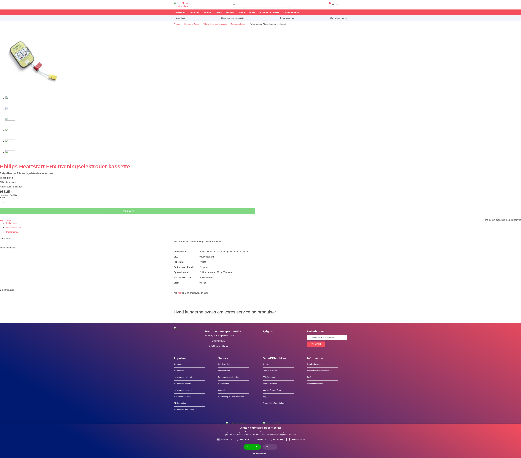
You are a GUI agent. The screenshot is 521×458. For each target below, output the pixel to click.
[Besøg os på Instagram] (281, 337)
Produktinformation (315, 384)
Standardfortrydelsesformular (319, 371)
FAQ (309, 377)
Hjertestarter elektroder (184, 377)
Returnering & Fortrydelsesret (231, 397)
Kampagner (179, 364)
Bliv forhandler (180, 403)
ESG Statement (269, 377)
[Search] (288, 4)
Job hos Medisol (270, 384)
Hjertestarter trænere (183, 390)
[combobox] (260, 4)
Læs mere (292, 434)
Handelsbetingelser (315, 364)
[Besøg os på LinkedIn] (273, 337)
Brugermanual (12, 232)
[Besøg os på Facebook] (265, 337)
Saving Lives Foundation (273, 403)
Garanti (221, 390)
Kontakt (266, 364)
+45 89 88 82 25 (217, 341)
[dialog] (260, 441)
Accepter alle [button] (252, 447)
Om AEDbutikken (270, 371)
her (179, 293)
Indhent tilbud (224, 371)
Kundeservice (224, 364)
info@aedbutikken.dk (219, 346)
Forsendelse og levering (228, 377)
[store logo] (182, 5)
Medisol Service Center (273, 390)
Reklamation (223, 384)
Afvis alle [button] (270, 447)
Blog (264, 397)
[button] (260, 453)
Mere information (13, 227)
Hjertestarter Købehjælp (184, 410)
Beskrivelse (11, 223)
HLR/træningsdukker (182, 397)
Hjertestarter (179, 371)
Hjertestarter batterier (183, 384)
